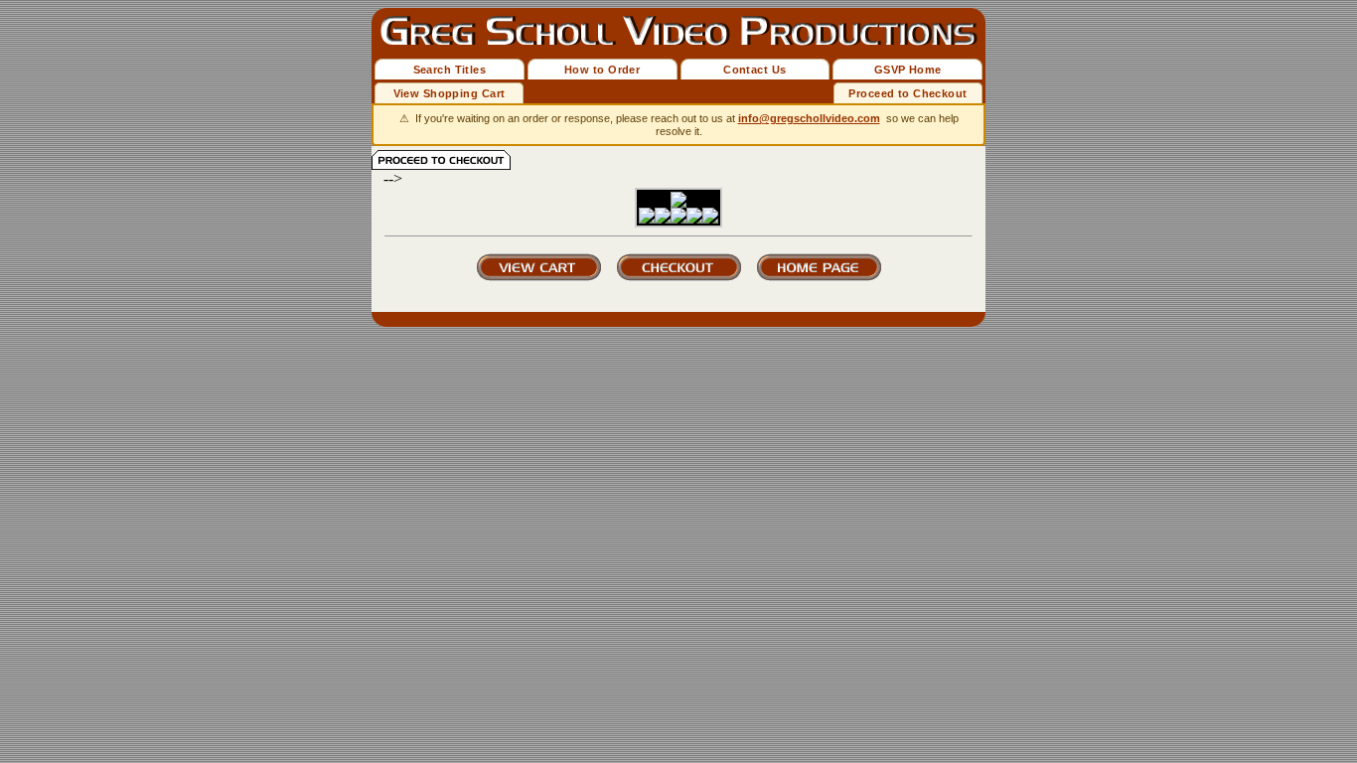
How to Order (602, 70)
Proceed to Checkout (907, 93)
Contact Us (754, 70)
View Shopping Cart (449, 93)
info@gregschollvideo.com (809, 118)
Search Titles (450, 70)
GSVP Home (908, 70)
